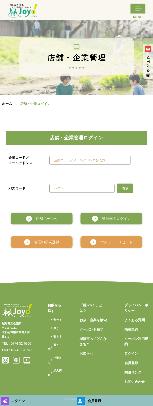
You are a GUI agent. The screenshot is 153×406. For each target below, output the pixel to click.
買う (56, 328)
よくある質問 (135, 320)
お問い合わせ (135, 382)
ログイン (131, 353)
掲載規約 (131, 329)
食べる (57, 319)
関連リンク (133, 372)
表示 (125, 188)
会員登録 (131, 363)
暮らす (57, 336)
